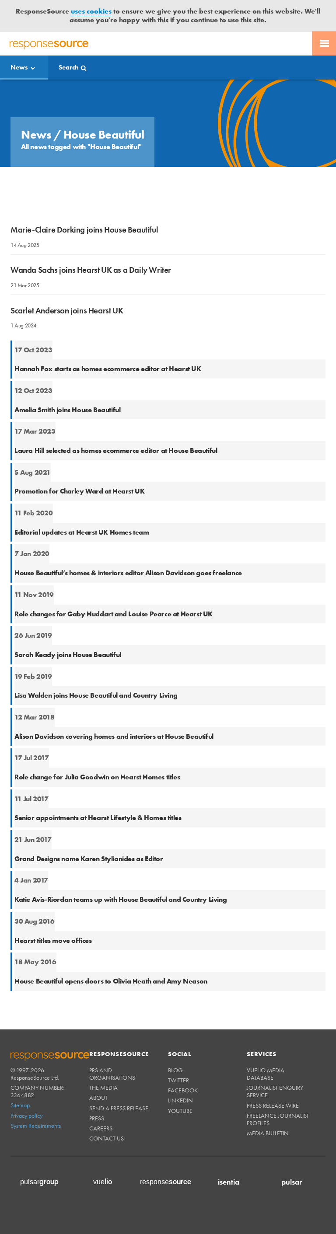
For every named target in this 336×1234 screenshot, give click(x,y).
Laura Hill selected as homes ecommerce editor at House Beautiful (115, 423)
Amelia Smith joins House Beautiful (67, 382)
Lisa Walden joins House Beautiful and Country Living (95, 667)
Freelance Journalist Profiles (278, 1091)
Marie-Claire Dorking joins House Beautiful (84, 202)
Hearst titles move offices (53, 912)
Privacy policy (26, 1088)
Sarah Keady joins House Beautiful (67, 627)
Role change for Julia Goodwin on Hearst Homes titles (97, 749)
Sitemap (20, 1077)
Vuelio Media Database (265, 1046)
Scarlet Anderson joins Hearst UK (66, 282)
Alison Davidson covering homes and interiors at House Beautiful (114, 708)
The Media (103, 1060)
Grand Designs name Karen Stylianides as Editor (88, 831)
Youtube (180, 1083)
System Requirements (35, 1098)
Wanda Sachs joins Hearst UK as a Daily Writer (90, 242)
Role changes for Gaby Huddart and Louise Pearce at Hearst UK (113, 586)
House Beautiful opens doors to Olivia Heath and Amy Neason (110, 953)
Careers (100, 1101)
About (98, 1070)
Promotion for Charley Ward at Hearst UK (79, 463)
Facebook (183, 1063)
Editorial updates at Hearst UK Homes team (81, 504)
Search (69, 39)
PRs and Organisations (112, 1046)
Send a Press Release (118, 1081)
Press (96, 1091)
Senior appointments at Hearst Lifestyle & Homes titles (97, 790)
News (19, 39)
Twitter (178, 1053)
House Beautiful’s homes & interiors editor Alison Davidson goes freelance (128, 545)
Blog (175, 1042)
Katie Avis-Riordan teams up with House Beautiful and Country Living (120, 871)
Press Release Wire (273, 1078)
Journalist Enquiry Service (275, 1063)
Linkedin (180, 1073)
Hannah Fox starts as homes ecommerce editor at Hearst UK (107, 341)
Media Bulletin (268, 1105)
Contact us (106, 1111)
